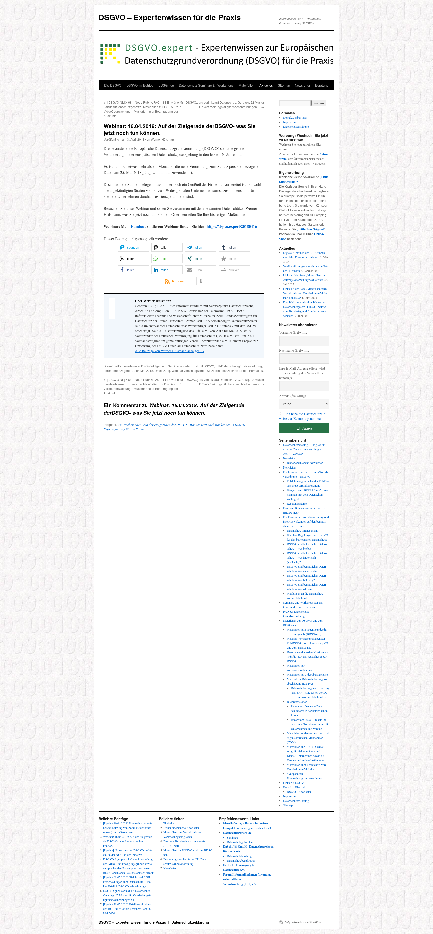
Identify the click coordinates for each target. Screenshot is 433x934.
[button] (133, 247)
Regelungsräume (297, 503)
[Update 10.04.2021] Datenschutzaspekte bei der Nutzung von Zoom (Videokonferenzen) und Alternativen (127, 827)
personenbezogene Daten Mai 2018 (128, 370)
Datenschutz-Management (302, 530)
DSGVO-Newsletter (299, 792)
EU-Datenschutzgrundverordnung (239, 366)
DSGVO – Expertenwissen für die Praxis (170, 17)
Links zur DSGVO (294, 783)
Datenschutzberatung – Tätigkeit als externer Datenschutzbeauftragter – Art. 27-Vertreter (304, 449)
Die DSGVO (112, 85)
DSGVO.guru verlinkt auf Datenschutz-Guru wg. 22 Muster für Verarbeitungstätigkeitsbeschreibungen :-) (225, 104)
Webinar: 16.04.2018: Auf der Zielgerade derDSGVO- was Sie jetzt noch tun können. (127, 841)
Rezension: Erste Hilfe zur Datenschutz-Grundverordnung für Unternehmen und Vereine (310, 724)
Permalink (256, 370)
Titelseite (168, 823)
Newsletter (302, 85)
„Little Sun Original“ (311, 229)
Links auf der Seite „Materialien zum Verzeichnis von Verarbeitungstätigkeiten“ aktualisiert (306, 293)
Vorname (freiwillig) (294, 332)
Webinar (177, 370)
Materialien (246, 85)
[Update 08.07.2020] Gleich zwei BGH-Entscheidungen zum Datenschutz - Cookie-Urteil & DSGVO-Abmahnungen (127, 881)
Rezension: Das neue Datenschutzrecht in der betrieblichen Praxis (309, 710)
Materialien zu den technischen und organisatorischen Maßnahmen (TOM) (308, 737)
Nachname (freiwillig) (295, 350)
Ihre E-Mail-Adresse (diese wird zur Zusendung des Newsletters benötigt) (302, 373)
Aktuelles (266, 85)
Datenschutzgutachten (240, 842)
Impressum (289, 122)
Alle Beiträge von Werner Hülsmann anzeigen (169, 350)
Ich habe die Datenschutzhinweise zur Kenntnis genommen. (303, 416)
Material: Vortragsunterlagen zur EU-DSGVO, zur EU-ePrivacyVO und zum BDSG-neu (307, 642)
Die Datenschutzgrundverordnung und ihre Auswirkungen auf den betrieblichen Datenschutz (306, 521)
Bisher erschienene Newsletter (305, 463)
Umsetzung (162, 370)
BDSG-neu (166, 85)
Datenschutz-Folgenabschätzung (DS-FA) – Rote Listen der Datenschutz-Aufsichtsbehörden (310, 692)
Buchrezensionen (297, 701)
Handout (138, 226)
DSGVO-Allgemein (153, 366)
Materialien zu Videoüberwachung (307, 674)
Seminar (173, 366)
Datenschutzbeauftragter (241, 860)
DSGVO (209, 366)
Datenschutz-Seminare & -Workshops (206, 85)
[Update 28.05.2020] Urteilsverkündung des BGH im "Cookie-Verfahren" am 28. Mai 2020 (127, 908)
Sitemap (284, 85)
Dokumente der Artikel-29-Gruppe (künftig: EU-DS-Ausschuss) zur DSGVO (307, 656)
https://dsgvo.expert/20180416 (232, 226)
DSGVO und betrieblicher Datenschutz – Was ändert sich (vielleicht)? (307, 557)
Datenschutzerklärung (296, 126)
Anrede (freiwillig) (292, 395)
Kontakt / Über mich (295, 117)
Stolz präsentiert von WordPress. (303, 922)
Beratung (321, 85)
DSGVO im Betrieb (139, 85)
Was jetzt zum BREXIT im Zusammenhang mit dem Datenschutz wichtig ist (307, 494)
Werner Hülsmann (163, 139)
